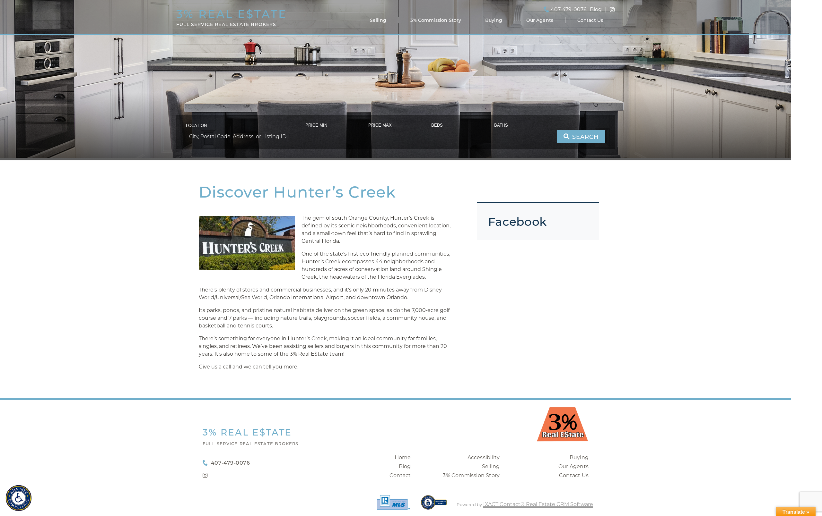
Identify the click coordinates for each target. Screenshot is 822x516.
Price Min (316, 125)
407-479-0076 (569, 9)
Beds (437, 125)
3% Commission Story (435, 20)
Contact (400, 475)
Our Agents (539, 20)
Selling (378, 20)
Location (196, 125)
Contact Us (590, 20)
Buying (493, 20)
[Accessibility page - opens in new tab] (434, 506)
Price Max (380, 125)
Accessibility (484, 457)
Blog (405, 466)
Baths (501, 125)
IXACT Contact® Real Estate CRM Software (538, 504)
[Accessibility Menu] (18, 498)
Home (403, 457)
